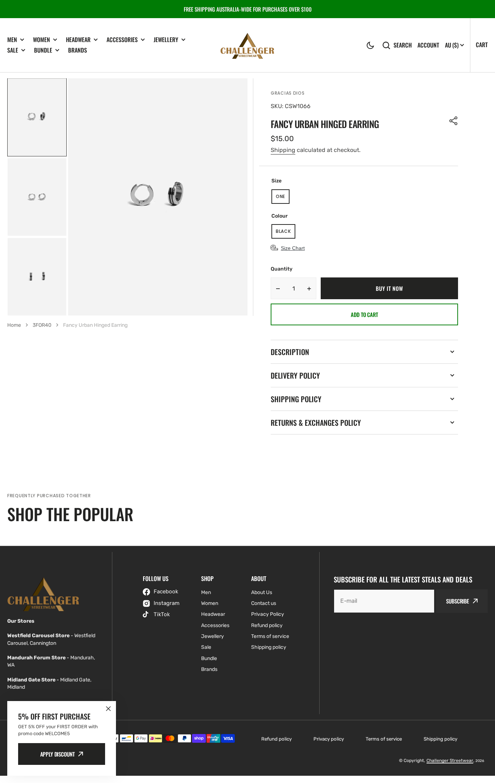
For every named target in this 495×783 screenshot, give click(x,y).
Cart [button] (482, 44)
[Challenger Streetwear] (247, 45)
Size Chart (293, 248)
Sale (12, 50)
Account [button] (428, 45)
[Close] (108, 709)
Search (403, 45)
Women (41, 40)
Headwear (78, 40)
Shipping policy (440, 739)
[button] (370, 45)
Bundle (43, 50)
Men (12, 40)
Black (285, 233)
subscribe (457, 601)
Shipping (283, 150)
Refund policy (276, 739)
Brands (77, 50)
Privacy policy (328, 739)
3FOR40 (42, 325)
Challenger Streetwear (450, 760)
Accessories (122, 40)
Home (14, 325)
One (283, 198)
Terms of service (384, 739)
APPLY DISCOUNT (57, 754)
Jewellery (166, 40)
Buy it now (389, 288)
